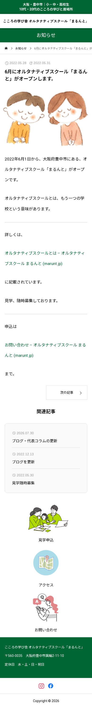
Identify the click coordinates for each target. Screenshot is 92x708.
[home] (6, 48)
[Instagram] (41, 686)
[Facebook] (51, 686)
